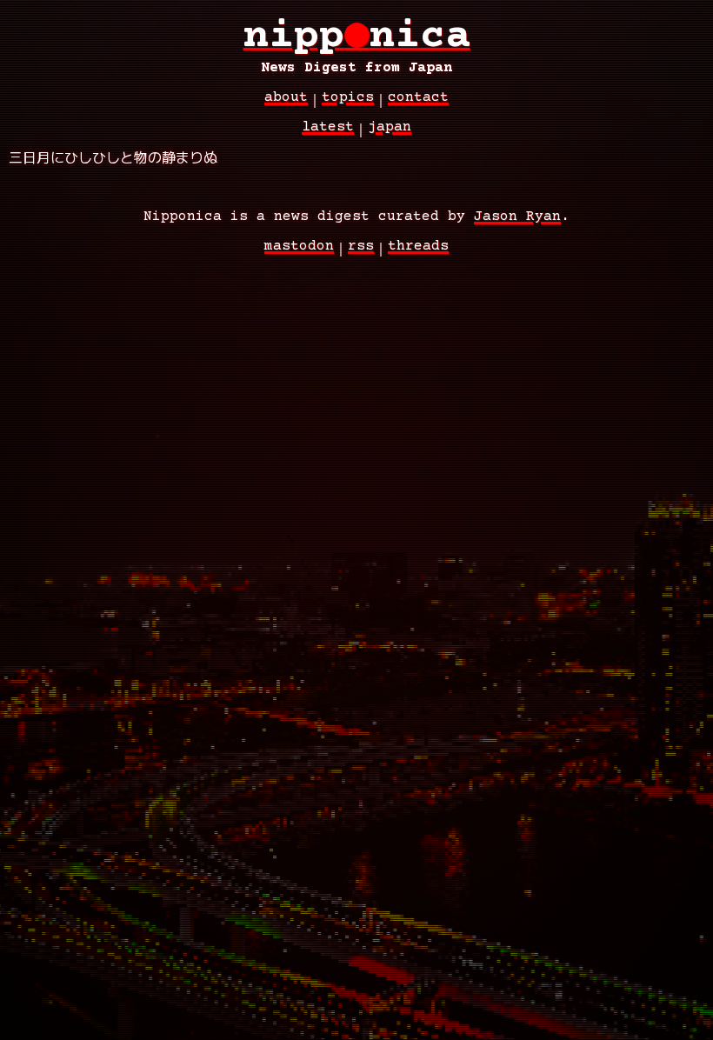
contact (418, 97)
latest (328, 127)
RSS (361, 246)
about (286, 97)
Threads (418, 246)
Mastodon (299, 246)
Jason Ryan (517, 216)
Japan (389, 127)
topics (348, 97)
